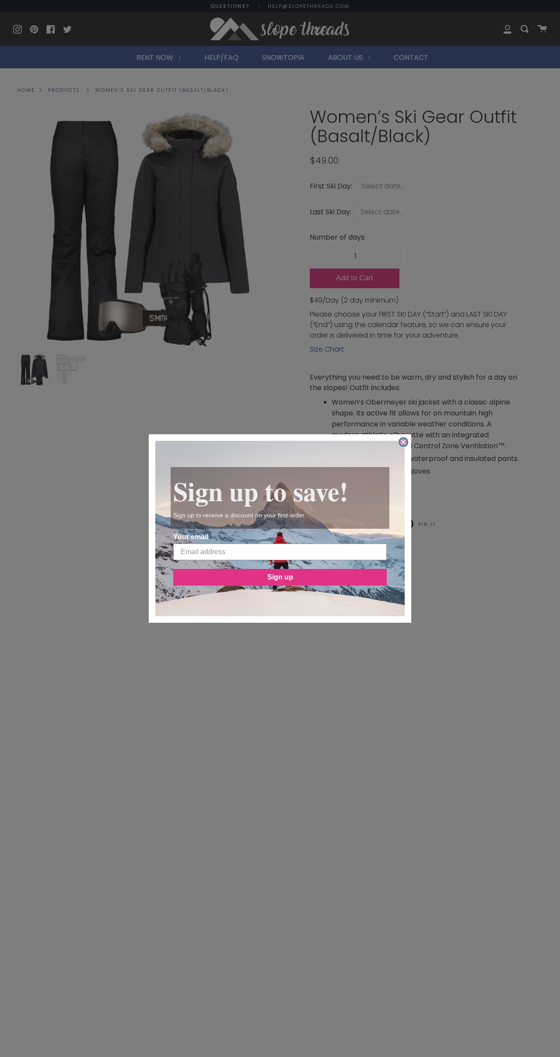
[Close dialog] (403, 442)
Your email (190, 537)
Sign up (280, 577)
